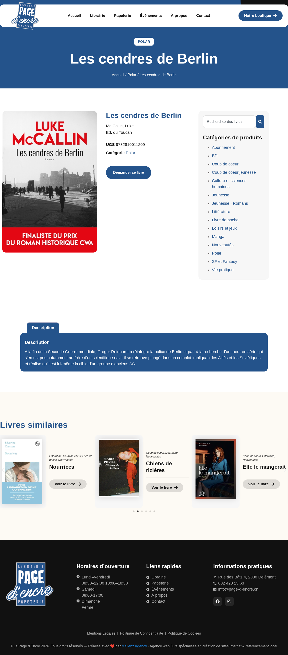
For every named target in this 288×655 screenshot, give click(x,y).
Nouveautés (223, 245)
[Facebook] (217, 601)
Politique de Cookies (184, 633)
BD (215, 156)
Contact (203, 15)
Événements (151, 15)
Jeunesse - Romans (230, 203)
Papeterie (122, 15)
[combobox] (229, 121)
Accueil (74, 15)
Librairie (97, 15)
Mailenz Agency (134, 646)
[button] (3, 470)
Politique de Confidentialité (142, 633)
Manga (218, 236)
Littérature (221, 211)
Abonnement (223, 147)
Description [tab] (43, 327)
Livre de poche (225, 220)
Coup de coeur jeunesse (234, 172)
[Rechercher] (260, 121)
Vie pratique (223, 270)
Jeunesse (220, 195)
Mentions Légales (101, 633)
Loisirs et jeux (224, 228)
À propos (179, 15)
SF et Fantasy (224, 261)
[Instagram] (229, 601)
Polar (144, 42)
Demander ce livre (128, 172)
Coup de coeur (225, 164)
